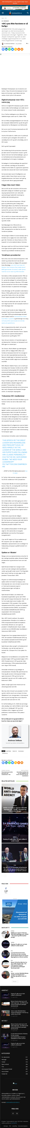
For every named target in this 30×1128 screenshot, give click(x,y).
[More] (21, 49)
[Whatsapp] (9, 49)
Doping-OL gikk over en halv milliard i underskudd (15, 840)
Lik (6, 887)
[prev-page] (3, 876)
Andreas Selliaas (15, 740)
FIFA (15, 865)
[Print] (18, 49)
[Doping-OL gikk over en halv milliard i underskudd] (15, 828)
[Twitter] (17, 1113)
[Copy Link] (15, 49)
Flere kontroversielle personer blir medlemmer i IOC (7, 773)
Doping (15, 805)
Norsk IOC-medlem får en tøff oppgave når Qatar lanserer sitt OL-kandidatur (22, 773)
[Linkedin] (6, 49)
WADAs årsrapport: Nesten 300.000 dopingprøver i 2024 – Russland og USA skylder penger (15, 809)
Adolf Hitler (8, 751)
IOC (6, 18)
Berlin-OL (15, 751)
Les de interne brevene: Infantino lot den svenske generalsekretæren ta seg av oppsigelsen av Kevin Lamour (15, 869)
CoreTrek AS (14, 1123)
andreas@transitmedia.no (13, 1102)
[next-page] (5, 876)
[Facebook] (3, 49)
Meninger (6, 21)
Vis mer (14, 981)
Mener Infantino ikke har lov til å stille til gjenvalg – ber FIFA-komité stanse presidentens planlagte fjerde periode (19, 965)
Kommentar (21, 751)
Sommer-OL (5, 753)
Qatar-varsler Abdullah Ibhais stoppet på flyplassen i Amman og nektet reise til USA (19, 975)
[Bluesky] (12, 49)
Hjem (3, 18)
